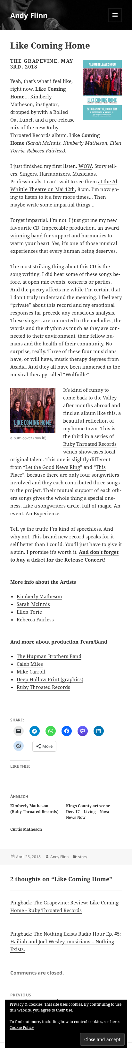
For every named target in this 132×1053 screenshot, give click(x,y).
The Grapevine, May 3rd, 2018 (41, 64)
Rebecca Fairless (35, 619)
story (82, 856)
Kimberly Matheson (39, 596)
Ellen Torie (29, 612)
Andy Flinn (28, 15)
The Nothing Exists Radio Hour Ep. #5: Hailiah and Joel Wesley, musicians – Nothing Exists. (65, 941)
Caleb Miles (30, 664)
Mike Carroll (31, 671)
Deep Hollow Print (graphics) (50, 679)
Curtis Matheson (26, 829)
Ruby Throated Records (90, 444)
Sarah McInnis (33, 604)
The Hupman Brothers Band (49, 656)
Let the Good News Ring (52, 467)
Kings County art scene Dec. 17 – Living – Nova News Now (88, 811)
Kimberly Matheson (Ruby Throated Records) (34, 808)
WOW (85, 166)
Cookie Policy (22, 1027)
